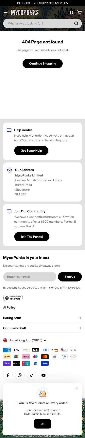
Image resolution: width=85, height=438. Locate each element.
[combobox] (42, 23)
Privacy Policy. (71, 287)
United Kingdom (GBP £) (25, 340)
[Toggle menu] (5, 12)
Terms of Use (50, 287)
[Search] (76, 23)
